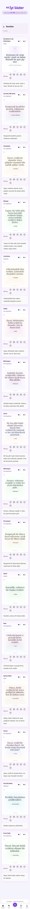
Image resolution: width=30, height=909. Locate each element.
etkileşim (5, 786)
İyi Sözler (17, 8)
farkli (4, 678)
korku (5, 44)
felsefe (5, 576)
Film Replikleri (7, 96)
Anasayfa (9, 901)
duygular (5, 259)
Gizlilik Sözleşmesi (18, 901)
